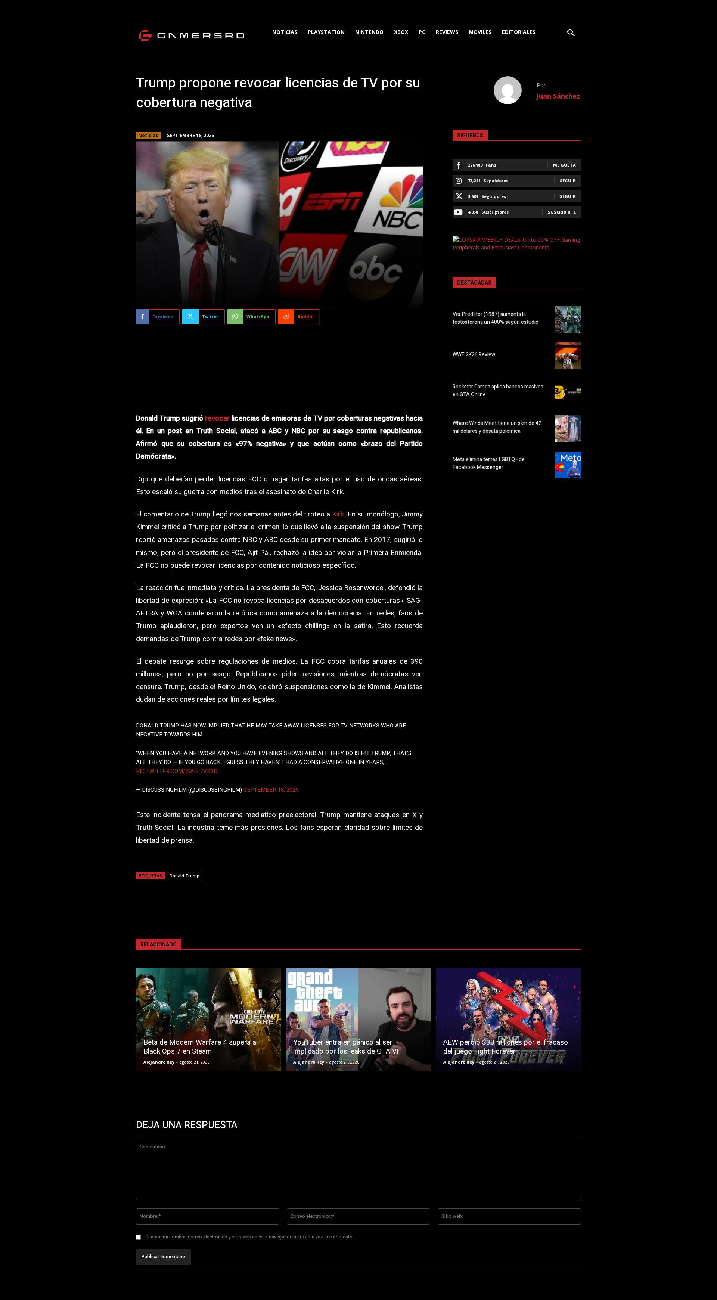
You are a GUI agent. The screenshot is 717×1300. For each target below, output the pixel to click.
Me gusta (564, 165)
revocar (217, 418)
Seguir (568, 180)
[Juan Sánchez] (515, 90)
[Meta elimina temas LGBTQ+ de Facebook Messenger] (568, 465)
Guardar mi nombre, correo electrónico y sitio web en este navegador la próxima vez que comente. (249, 1237)
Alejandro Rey (158, 1062)
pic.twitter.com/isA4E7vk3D (176, 771)
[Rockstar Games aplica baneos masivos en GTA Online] (568, 392)
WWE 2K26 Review (474, 355)
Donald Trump (184, 875)
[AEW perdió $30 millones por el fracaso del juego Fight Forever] (508, 1019)
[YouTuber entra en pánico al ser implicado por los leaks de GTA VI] (358, 1019)
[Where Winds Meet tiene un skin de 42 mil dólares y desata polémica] (568, 428)
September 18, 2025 (270, 790)
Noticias (148, 135)
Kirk (338, 514)
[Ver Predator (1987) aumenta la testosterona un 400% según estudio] (568, 319)
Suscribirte (562, 212)
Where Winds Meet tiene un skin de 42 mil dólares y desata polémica (497, 427)
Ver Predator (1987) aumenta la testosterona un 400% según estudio (495, 318)
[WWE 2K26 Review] (568, 355)
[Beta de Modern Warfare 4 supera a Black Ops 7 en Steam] (208, 1019)
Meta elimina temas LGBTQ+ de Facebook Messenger (489, 463)
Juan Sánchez (558, 95)
